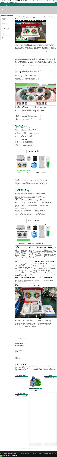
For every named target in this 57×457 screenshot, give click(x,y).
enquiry (39, 388)
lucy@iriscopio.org (17, 359)
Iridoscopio (3, 32)
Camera (25, 453)
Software (28, 453)
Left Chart (40, 453)
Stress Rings (53, 453)
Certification (50, 453)
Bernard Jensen (3, 5)
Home (21, 453)
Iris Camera (3, 33)
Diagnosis (45, 453)
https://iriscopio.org (25, 363)
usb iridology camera (4, 23)
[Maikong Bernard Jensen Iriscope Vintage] (21, 375)
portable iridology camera (4, 19)
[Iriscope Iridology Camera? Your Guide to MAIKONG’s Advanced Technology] (50, 375)
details (33, 388)
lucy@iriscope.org (17, 357)
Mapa (42, 453)
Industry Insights (3, 18)
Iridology (30, 453)
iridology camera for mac (4, 24)
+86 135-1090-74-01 (17, 351)
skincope (2, 37)
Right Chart (37, 453)
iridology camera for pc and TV (5, 28)
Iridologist (47, 453)
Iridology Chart (34, 453)
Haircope (2, 38)
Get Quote (16, 284)
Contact (7, 5)
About (23, 453)
